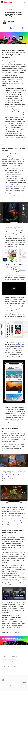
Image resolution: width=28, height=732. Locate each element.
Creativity (9, 9)
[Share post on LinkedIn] (11, 28)
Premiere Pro (16, 666)
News (5, 661)
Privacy (17, 685)
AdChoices (22, 688)
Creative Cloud (7, 671)
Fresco (15, 237)
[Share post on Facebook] (17, 28)
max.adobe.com (6, 629)
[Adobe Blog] (16, 2)
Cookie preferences (5, 686)
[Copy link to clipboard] (23, 28)
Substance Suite (6, 477)
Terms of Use (22, 685)
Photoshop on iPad (10, 186)
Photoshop (12, 661)
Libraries (22, 301)
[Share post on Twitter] (5, 28)
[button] (14, 680)
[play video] (14, 288)
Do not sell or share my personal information (10, 688)
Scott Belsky (11, 21)
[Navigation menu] (2, 2)
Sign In (24, 2)
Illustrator (6, 666)
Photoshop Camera (21, 344)
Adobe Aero (16, 444)
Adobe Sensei (8, 137)
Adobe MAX (14, 656)
